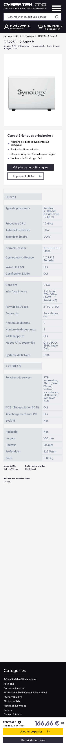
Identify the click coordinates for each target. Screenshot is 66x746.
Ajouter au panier (31, 731)
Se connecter (16, 28)
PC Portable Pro (13, 697)
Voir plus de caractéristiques (30, 167)
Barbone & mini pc (14, 688)
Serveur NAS (11, 36)
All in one (9, 683)
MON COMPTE (20, 25)
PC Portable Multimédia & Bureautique (25, 692)
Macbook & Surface (15, 705)
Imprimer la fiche (23, 176)
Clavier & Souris (13, 714)
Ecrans (8, 710)
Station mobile (12, 701)
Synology (28, 36)
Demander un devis (33, 740)
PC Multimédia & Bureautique (20, 679)
